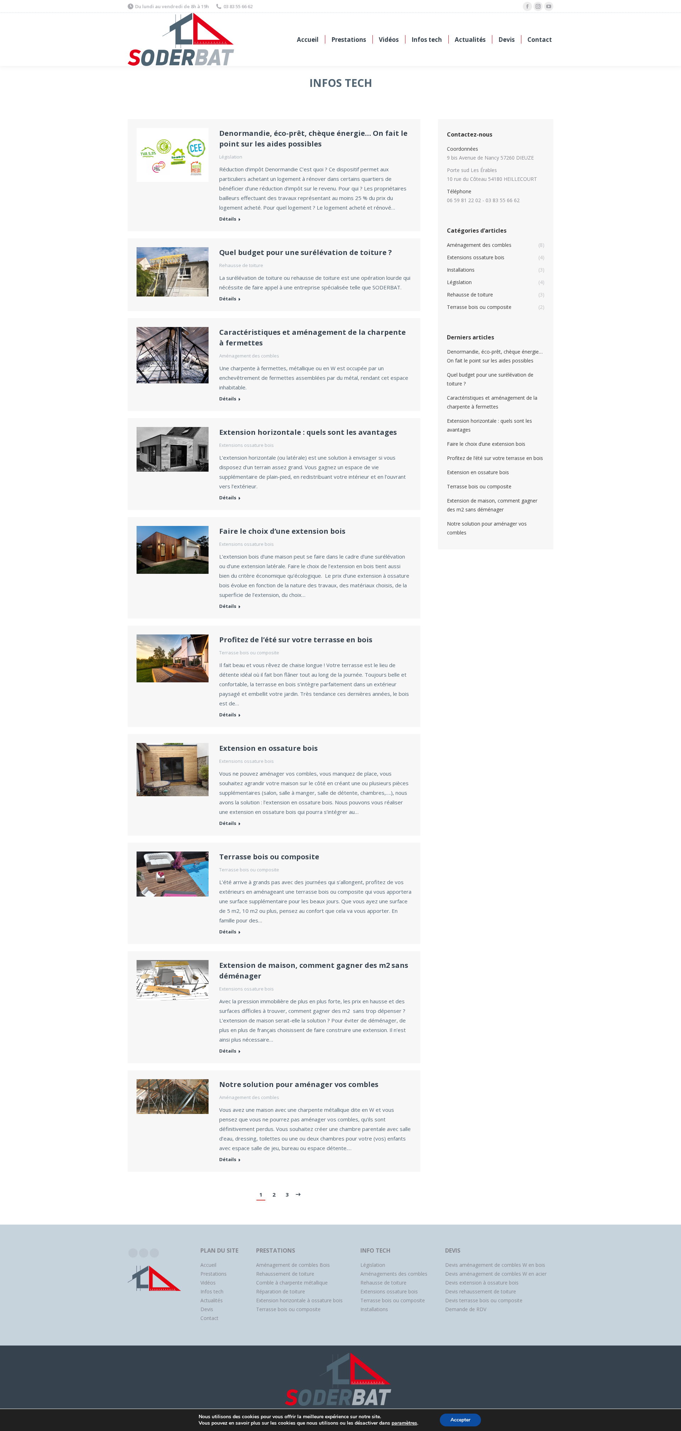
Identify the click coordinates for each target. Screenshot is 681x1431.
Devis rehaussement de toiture (480, 1291)
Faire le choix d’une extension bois (282, 531)
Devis (206, 1309)
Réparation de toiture (280, 1291)
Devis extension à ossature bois (482, 1282)
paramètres (404, 1423)
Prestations (213, 1273)
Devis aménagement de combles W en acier (496, 1273)
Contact (209, 1318)
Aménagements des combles (393, 1273)
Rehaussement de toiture (285, 1273)
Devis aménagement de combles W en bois (495, 1264)
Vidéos (208, 1282)
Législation (230, 157)
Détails (227, 219)
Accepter (460, 1419)
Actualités (211, 1300)
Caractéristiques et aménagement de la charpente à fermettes (312, 337)
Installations (374, 1309)
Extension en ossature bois (268, 748)
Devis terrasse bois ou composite (483, 1300)
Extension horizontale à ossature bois (299, 1300)
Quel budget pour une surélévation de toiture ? (305, 252)
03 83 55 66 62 (238, 6)
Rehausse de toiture (241, 265)
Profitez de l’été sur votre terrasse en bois (295, 639)
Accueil (208, 1264)
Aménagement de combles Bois (293, 1264)
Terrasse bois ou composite (249, 652)
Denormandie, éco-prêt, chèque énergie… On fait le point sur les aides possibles (313, 138)
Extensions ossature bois (246, 445)
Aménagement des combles (249, 356)
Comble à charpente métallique (292, 1282)
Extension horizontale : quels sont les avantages (308, 432)
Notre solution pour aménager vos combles (298, 1084)
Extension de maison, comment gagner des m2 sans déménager (313, 970)
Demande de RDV (465, 1309)
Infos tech (211, 1291)
